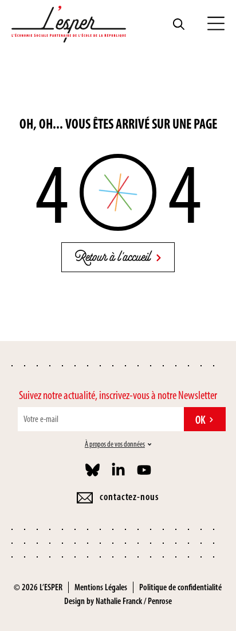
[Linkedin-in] (118, 470)
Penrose (160, 600)
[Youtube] (144, 470)
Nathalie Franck (119, 600)
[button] (216, 24)
